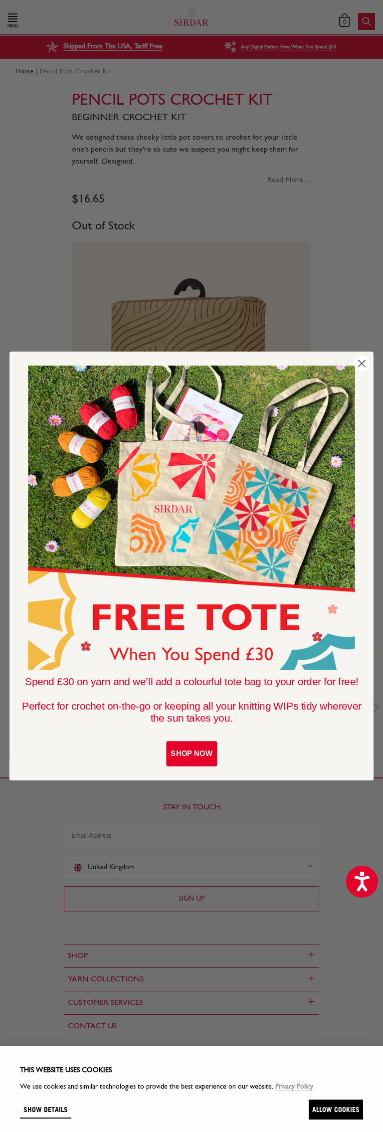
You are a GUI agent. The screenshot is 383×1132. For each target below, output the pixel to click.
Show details (45, 1109)
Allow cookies (336, 1109)
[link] (191, 518)
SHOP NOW (191, 753)
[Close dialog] (362, 364)
